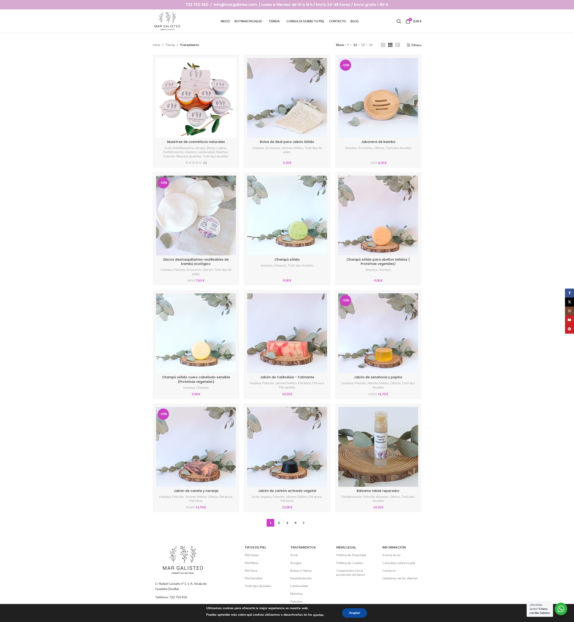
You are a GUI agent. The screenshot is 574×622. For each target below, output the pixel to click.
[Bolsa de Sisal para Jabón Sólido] (287, 98)
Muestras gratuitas (188, 156)
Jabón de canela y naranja (196, 491)
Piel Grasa (251, 555)
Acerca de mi (391, 555)
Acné (167, 148)
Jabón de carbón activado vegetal (287, 491)
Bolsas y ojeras (217, 148)
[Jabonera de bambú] (378, 98)
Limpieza (190, 152)
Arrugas (200, 148)
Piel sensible (287, 387)
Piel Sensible (253, 578)
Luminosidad (206, 152)
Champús (280, 265)
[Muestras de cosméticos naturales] (196, 98)
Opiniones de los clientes (400, 578)
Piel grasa (225, 496)
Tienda (170, 45)
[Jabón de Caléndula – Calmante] (287, 333)
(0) (205, 162)
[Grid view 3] (390, 45)
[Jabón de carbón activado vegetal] (287, 447)
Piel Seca (250, 570)
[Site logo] (168, 21)
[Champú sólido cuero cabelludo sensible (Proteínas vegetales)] (196, 333)
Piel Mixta (251, 563)
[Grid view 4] (397, 45)
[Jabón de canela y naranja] (196, 447)
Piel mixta (304, 383)
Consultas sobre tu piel (398, 563)
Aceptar (354, 613)
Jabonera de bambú (378, 142)
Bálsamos (382, 496)
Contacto (389, 570)
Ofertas (379, 148)
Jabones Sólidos (292, 148)
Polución (169, 156)
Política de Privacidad (351, 555)
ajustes (318, 615)
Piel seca (318, 383)
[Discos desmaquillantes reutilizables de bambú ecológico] (196, 215)
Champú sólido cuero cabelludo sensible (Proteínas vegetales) (196, 379)
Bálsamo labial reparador (378, 491)
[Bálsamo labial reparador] (378, 447)
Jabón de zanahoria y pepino (378, 377)
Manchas (222, 152)
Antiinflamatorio (183, 148)
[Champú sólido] (287, 215)
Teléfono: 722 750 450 (171, 597)
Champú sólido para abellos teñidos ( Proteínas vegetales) (378, 261)
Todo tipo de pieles (215, 156)
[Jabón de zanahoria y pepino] (378, 333)
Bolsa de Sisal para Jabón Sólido (287, 142)
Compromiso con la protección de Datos (350, 572)
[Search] (398, 21)
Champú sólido (287, 259)
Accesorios (272, 148)
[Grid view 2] (383, 45)
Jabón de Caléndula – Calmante (287, 377)
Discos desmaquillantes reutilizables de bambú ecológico (196, 261)
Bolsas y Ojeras (301, 570)
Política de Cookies (349, 563)
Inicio (156, 45)
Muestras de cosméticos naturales (196, 142)
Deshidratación (173, 152)
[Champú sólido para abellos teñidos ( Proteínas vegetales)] (378, 215)
